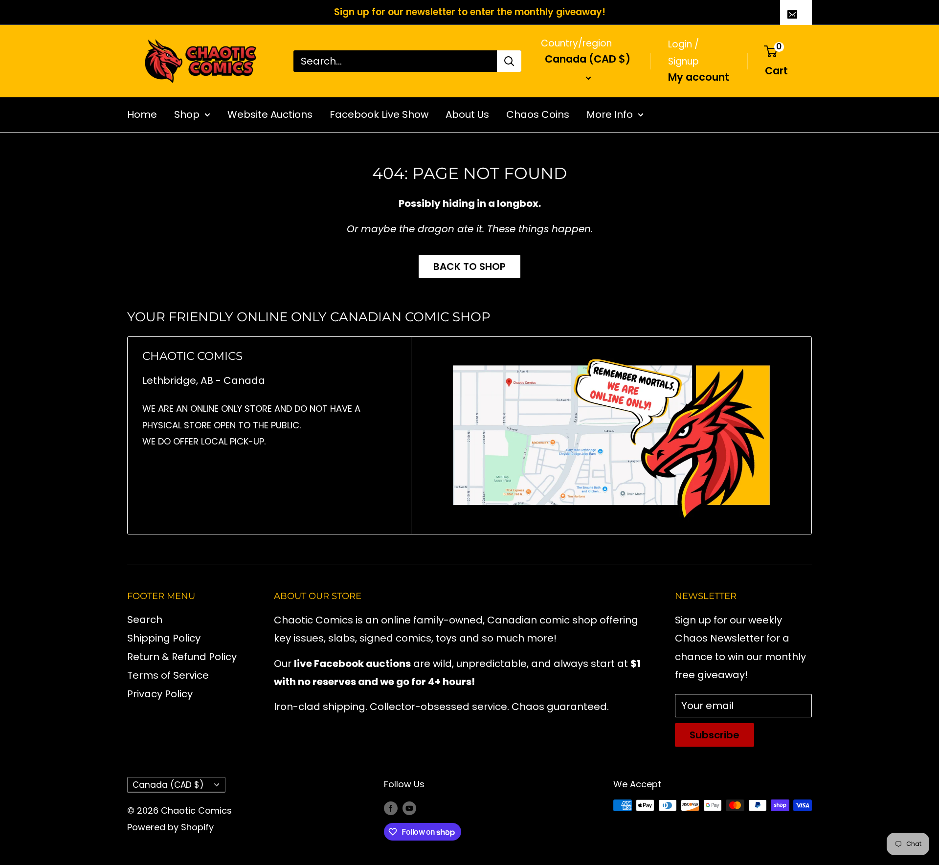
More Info (609, 114)
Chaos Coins (537, 114)
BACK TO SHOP (469, 266)
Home (142, 114)
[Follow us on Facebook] (391, 807)
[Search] (509, 61)
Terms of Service (168, 675)
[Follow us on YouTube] (409, 807)
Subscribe (714, 735)
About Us (467, 114)
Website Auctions (270, 114)
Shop (187, 114)
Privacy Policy (160, 694)
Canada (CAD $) (168, 785)
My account (698, 76)
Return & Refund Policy (182, 657)
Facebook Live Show (379, 114)
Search (144, 619)
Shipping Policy (164, 638)
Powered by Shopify (170, 827)
